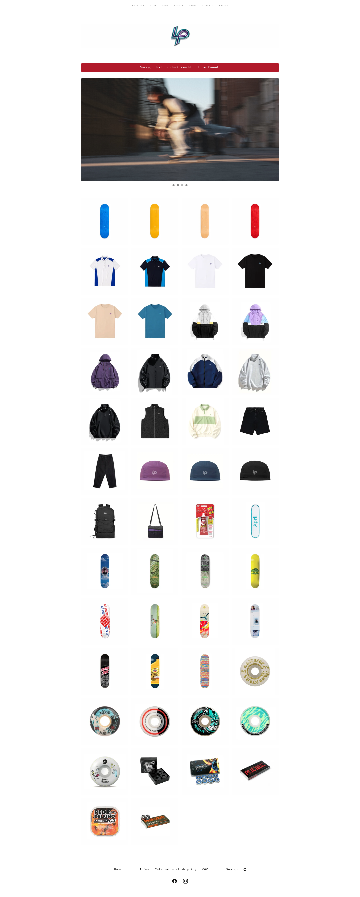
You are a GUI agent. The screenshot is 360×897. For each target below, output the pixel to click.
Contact (207, 5)
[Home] (180, 36)
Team (165, 5)
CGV (205, 869)
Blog (153, 5)
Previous (88, 129)
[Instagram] (185, 881)
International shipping (175, 869)
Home (118, 869)
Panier (223, 5)
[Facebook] (174, 881)
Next (272, 129)
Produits (138, 5)
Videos (178, 5)
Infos (192, 5)
